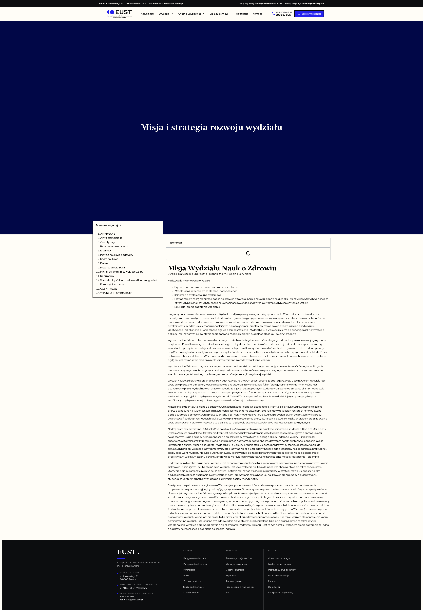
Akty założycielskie (111, 238)
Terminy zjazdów (234, 581)
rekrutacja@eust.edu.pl (131, 599)
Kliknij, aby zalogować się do (260, 3)
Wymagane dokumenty (237, 564)
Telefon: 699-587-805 (136, 3)
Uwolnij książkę (108, 288)
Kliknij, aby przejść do (304, 3)
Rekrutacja (242, 13)
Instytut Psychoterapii (278, 575)
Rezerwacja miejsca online (239, 558)
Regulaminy (107, 276)
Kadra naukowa (109, 259)
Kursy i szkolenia (191, 592)
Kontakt (257, 13)
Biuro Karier (274, 587)
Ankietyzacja (107, 242)
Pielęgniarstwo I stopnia (194, 558)
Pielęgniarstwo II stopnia (195, 564)
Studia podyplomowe (193, 587)
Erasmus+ (106, 250)
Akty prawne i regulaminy (280, 592)
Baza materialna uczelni (114, 246)
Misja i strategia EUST (112, 267)
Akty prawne (107, 233)
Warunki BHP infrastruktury (115, 293)
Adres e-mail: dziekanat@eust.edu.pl (166, 3)
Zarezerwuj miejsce (309, 14)
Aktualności (147, 13)
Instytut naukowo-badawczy (282, 569)
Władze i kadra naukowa (279, 564)
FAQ (228, 592)
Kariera (104, 263)
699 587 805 (127, 596)
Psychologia (189, 569)
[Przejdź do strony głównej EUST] (119, 13)
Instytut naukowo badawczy (116, 255)
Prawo (186, 575)
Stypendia (231, 575)
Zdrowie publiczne (192, 581)
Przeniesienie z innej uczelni (240, 587)
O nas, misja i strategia (279, 558)
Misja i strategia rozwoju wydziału (121, 271)
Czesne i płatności (235, 569)
